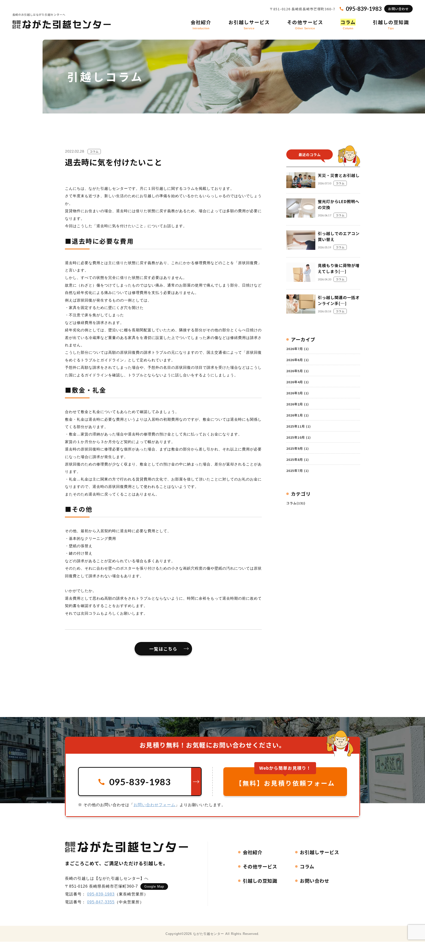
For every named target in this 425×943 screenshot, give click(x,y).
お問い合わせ (398, 8)
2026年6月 (297, 359)
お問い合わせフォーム (154, 805)
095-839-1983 (101, 894)
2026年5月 (297, 370)
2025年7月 (297, 470)
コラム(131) (295, 503)
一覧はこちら (163, 649)
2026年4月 (297, 382)
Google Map (154, 886)
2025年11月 (298, 426)
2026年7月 (297, 348)
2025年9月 (297, 448)
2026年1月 (297, 415)
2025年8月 (297, 459)
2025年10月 (298, 437)
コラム (94, 151)
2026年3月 (297, 393)
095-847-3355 (101, 902)
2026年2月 (297, 404)
